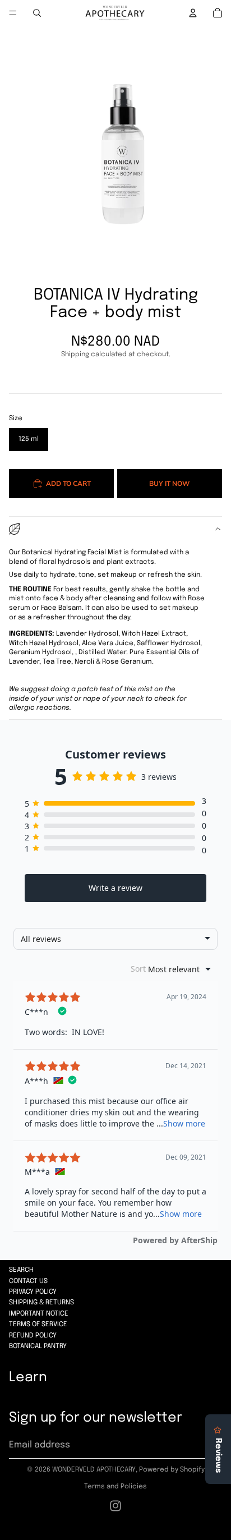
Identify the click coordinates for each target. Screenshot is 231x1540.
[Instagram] (115, 1506)
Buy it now (169, 483)
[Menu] (13, 13)
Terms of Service (38, 1324)
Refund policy (33, 1335)
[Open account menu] (193, 13)
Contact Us (28, 1281)
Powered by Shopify (172, 1470)
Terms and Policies (115, 1486)
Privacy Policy (33, 1292)
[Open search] (37, 13)
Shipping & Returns (41, 1302)
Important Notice (38, 1314)
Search (21, 1270)
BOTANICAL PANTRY (38, 1346)
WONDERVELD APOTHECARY (94, 1470)
